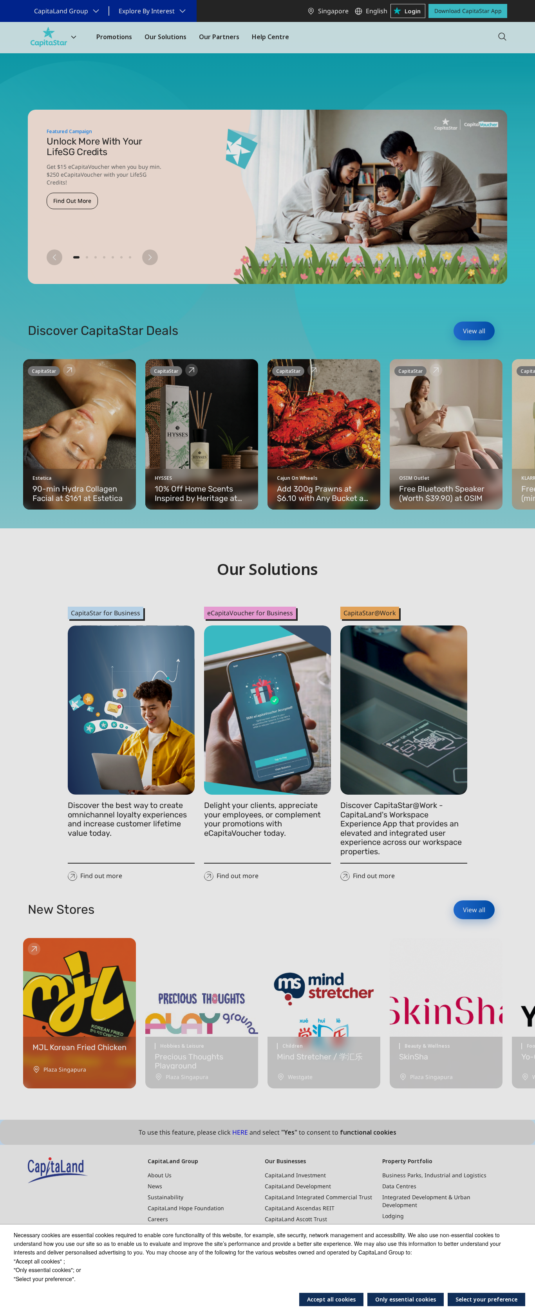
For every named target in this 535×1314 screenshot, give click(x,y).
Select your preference (486, 1299)
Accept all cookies (331, 1299)
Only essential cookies (405, 1299)
